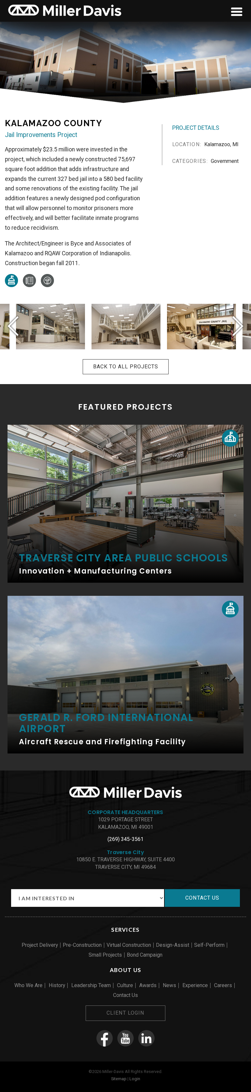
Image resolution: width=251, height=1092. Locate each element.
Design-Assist (172, 945)
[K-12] (230, 438)
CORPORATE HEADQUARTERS (125, 812)
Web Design (106, 1085)
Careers (223, 985)
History (57, 985)
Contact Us (125, 995)
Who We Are (28, 985)
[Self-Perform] (47, 285)
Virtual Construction (129, 945)
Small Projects (105, 955)
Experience (195, 985)
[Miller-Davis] (65, 17)
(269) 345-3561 (125, 839)
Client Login (125, 1013)
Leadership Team (91, 985)
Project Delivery (40, 945)
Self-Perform (209, 945)
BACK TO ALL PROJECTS (125, 366)
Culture (125, 985)
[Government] (11, 285)
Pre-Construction (82, 945)
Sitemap (118, 1078)
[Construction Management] (29, 285)
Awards (148, 985)
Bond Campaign (144, 955)
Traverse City (125, 852)
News (169, 985)
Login (134, 1078)
